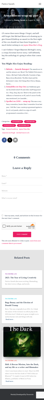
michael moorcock (22, 133)
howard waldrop (12, 129)
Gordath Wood (9, 125)
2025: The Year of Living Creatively (20, 277)
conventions (30, 121)
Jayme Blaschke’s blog (32, 45)
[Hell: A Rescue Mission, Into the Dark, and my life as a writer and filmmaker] (22, 342)
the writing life (24, 125)
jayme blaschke (24, 129)
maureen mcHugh (8, 133)
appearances (16, 121)
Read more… (10, 319)
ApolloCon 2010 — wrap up (18, 101)
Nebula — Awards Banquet (17, 69)
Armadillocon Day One (16, 87)
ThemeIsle (30, 394)
